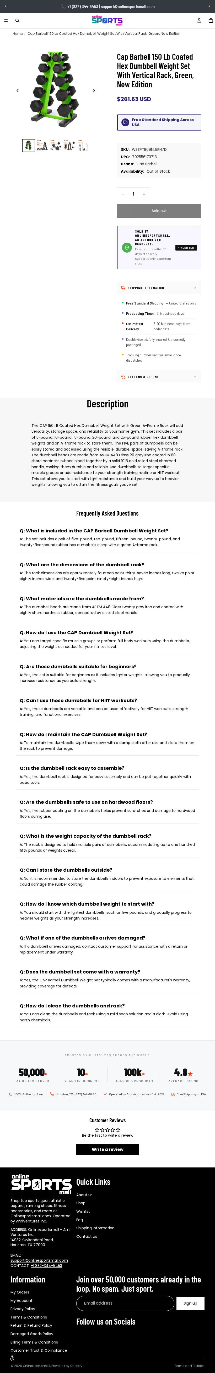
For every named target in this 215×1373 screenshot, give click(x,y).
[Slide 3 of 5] (56, 145)
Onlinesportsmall (36, 1366)
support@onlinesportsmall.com (39, 1260)
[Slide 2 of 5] (42, 145)
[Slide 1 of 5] (28, 145)
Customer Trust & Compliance (38, 1350)
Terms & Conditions (28, 1317)
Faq (79, 1219)
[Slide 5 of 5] (83, 145)
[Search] (17, 20)
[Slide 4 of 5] (69, 145)
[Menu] (6, 20)
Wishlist (83, 1211)
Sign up (190, 1303)
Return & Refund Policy (31, 1325)
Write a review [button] (107, 1149)
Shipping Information (95, 1228)
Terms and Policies (189, 1366)
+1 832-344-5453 (46, 1265)
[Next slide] (209, 6)
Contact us (86, 1236)
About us (84, 1194)
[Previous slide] (6, 6)
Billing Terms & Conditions (34, 1342)
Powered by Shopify (66, 1366)
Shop (80, 1203)
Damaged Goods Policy (31, 1333)
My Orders (19, 1292)
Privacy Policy (22, 1308)
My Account (21, 1300)
